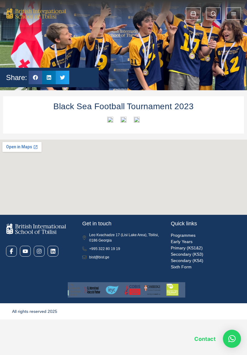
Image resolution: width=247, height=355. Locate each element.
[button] (35, 77)
